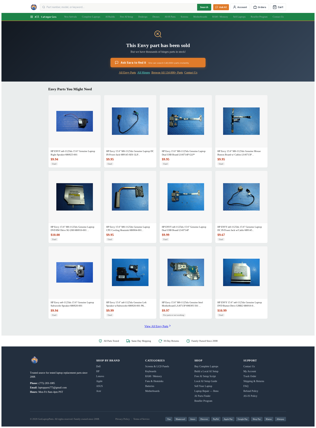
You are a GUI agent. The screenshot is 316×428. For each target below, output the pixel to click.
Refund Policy (250, 391)
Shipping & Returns (253, 381)
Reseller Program (259, 16)
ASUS (99, 386)
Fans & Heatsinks (154, 381)
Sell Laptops (239, 16)
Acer (98, 391)
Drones (156, 16)
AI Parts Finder (202, 396)
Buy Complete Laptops (206, 366)
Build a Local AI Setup (206, 371)
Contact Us (278, 16)
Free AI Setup (126, 16)
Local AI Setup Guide (205, 381)
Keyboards (150, 371)
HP (97, 371)
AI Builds (110, 16)
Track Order (249, 376)
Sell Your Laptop (203, 386)
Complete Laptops (91, 16)
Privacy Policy (122, 419)
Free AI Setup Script (205, 376)
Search (204, 7)
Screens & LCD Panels (157, 366)
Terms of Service (141, 419)
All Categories (46, 17)
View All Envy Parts (156, 326)
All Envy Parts (127, 72)
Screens (184, 16)
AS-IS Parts (170, 16)
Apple (99, 381)
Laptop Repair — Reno (206, 391)
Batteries (149, 386)
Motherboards (200, 16)
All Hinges (143, 72)
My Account (249, 371)
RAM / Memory (220, 16)
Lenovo (100, 376)
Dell (98, 366)
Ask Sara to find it (155, 62)
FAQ (245, 386)
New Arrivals (70, 16)
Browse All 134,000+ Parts (167, 72)
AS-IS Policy (250, 396)
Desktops (142, 16)
